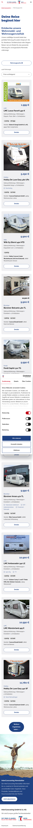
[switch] (28, 418)
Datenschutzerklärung (19, 825)
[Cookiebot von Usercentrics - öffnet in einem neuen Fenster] (23, 376)
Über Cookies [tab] (26, 381)
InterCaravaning (6, 8)
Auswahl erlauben (16, 444)
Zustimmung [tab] (6, 381)
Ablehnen (16, 450)
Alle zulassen (16, 438)
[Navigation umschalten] (31, 2)
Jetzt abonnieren (9, 799)
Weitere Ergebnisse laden (16, 726)
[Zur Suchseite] (2, 2)
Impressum (4, 825)
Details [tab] (16, 381)
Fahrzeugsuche (15, 63)
